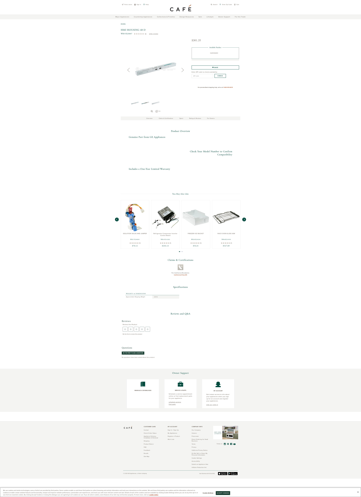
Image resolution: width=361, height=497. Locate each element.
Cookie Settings (208, 493)
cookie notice (153, 495)
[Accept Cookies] (358, 492)
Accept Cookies (223, 493)
